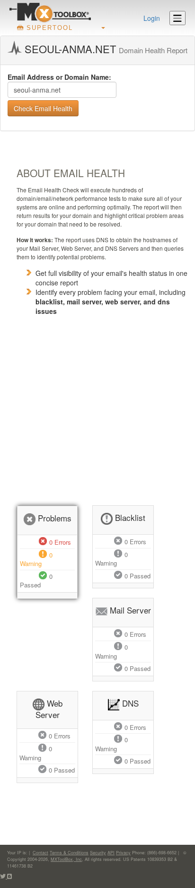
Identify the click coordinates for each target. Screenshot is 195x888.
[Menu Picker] (177, 18)
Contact (40, 853)
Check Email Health (43, 108)
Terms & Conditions (69, 853)
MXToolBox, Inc (66, 859)
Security (98, 853)
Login (151, 18)
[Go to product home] (50, 12)
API (111, 853)
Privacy (123, 853)
